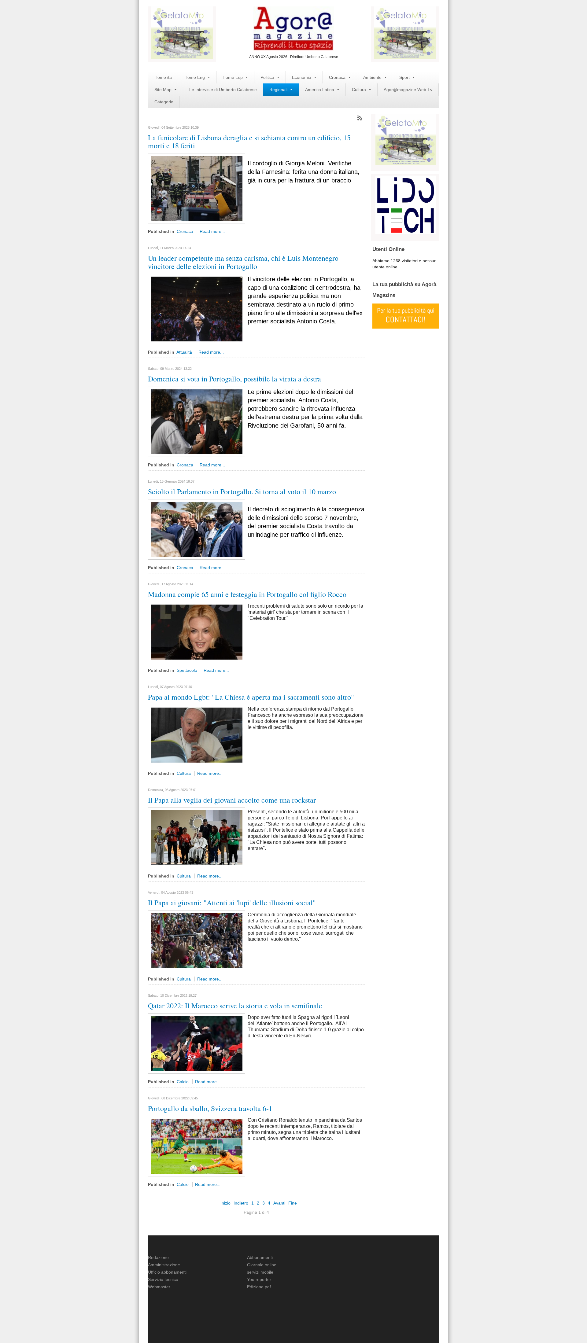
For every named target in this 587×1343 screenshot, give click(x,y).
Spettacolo (187, 670)
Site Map (163, 89)
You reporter (259, 1279)
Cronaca (338, 77)
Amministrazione (164, 1264)
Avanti (279, 1203)
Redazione (158, 1257)
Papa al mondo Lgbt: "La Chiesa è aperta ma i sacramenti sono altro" (251, 697)
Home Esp (233, 77)
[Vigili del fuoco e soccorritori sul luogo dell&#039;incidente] (196, 188)
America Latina (320, 89)
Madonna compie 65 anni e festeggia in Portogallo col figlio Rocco (247, 594)
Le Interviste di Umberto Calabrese (223, 89)
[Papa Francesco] (196, 837)
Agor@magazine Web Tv (408, 89)
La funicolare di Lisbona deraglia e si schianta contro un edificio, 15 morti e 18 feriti (249, 141)
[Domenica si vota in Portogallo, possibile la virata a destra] (196, 421)
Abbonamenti (260, 1257)
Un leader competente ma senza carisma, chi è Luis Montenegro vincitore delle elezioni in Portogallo (243, 262)
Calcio (183, 1081)
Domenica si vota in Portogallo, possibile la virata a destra (234, 379)
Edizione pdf (259, 1286)
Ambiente (373, 77)
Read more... (212, 231)
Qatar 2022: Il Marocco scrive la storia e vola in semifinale (235, 1005)
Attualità (184, 352)
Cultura (359, 89)
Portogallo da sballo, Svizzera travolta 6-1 (210, 1108)
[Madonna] (196, 631)
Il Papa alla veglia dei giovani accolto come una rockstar (232, 800)
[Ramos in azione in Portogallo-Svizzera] (196, 1145)
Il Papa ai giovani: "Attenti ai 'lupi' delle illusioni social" (232, 902)
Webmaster (159, 1286)
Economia (302, 77)
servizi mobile (260, 1272)
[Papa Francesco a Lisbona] (196, 940)
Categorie (163, 101)
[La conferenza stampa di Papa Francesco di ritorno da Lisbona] (196, 734)
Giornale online (261, 1264)
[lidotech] (405, 204)
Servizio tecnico (163, 1279)
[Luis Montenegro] (196, 308)
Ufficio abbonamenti (167, 1272)
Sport (405, 77)
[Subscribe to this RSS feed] (359, 118)
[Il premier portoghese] (196, 529)
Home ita (163, 77)
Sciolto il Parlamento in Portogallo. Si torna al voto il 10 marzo (242, 491)
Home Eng (195, 77)
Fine (292, 1203)
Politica (267, 77)
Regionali (279, 89)
